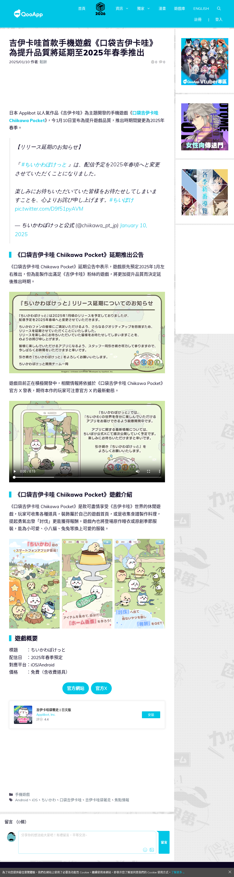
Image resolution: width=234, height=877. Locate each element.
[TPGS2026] (101, 8)
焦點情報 (121, 800)
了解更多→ (178, 872)
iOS (35, 800)
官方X (101, 688)
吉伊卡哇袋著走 (98, 800)
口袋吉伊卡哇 (71, 800)
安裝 (151, 715)
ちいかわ (48, 800)
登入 (219, 19)
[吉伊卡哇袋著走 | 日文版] (87, 714)
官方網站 (75, 688)
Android (21, 800)
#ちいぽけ (121, 199)
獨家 (140, 8)
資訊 (119, 8)
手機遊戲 (22, 794)
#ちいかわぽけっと (44, 164)
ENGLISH (201, 8)
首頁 (81, 8)
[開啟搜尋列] (219, 8)
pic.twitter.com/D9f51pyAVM (49, 208)
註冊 (198, 19)
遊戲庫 (179, 8)
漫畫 (162, 8)
